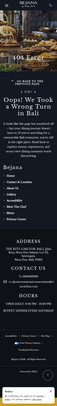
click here (37, 399)
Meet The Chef (16, 206)
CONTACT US (28, 268)
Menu (10, 213)
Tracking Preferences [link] (28, 350)
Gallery (11, 194)
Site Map (45, 336)
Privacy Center (16, 219)
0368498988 (50, 5)
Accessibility (14, 200)
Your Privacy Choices (29, 343)
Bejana (12, 167)
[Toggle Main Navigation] (7, 5)
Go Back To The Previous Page (29, 82)
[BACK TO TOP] (48, 375)
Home (11, 175)
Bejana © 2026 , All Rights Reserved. (28, 359)
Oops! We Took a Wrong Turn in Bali (28, 107)
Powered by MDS (28, 371)
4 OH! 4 (28, 91)
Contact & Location (19, 182)
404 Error (28, 57)
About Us (12, 188)
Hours (28, 296)
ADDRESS (28, 241)
